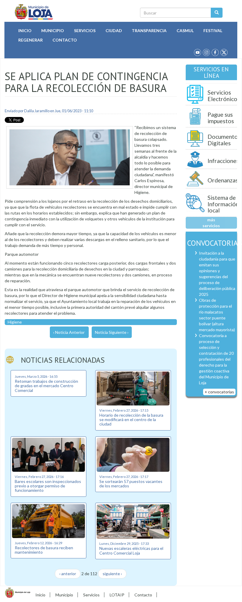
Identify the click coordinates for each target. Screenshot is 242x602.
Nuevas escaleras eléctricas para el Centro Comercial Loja (131, 550)
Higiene (15, 321)
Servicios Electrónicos (224, 95)
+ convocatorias (219, 391)
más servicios (211, 222)
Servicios (85, 30)
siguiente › (112, 573)
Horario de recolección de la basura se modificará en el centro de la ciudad (131, 420)
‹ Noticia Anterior (69, 332)
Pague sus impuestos (221, 117)
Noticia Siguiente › (112, 332)
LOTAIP (117, 594)
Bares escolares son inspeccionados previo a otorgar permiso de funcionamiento (48, 486)
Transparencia (149, 30)
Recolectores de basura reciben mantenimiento (44, 550)
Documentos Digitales (224, 139)
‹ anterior (67, 573)
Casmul (185, 30)
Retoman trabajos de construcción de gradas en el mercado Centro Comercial (46, 386)
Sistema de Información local (223, 204)
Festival (212, 30)
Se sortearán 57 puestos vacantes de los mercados (130, 483)
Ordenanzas (223, 180)
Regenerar (30, 39)
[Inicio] (34, 11)
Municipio (52, 30)
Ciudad (114, 30)
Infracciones (223, 160)
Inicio (25, 30)
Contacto (64, 39)
